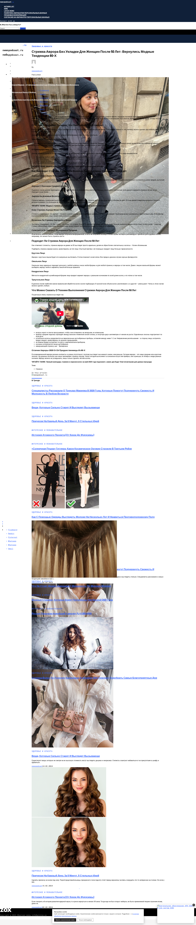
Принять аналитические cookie (65, 920)
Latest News (9, 11)
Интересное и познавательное (23, 64)
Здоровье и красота (17, 54)
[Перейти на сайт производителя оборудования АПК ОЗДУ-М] (175, 914)
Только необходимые (85, 920)
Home (6, 9)
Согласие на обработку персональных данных (27, 17)
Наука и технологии (17, 74)
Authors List (9, 6)
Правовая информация (15, 15)
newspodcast (37, 71)
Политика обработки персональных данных (25, 13)
